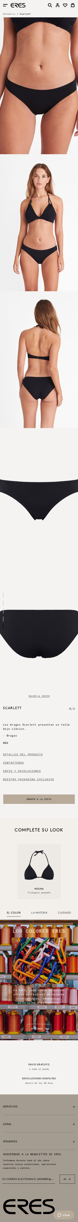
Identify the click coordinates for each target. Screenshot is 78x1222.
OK (65, 1179)
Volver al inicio (39, 696)
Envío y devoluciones (22, 771)
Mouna (39, 889)
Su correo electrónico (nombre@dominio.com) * (28, 1179)
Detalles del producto (23, 754)
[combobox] (39, 799)
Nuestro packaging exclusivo (28, 779)
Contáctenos (13, 762)
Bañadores (9, 13)
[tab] (14, 913)
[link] (57, 5)
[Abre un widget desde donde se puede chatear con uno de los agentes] (63, 1215)
